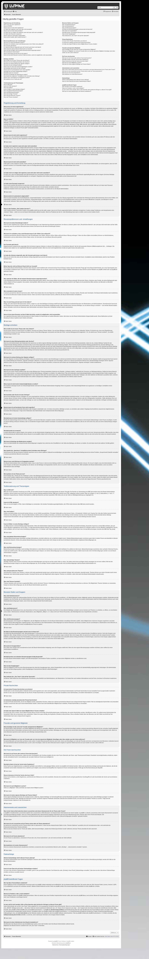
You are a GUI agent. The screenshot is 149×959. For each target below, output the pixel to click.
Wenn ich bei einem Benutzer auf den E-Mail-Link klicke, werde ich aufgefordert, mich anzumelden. (28, 55)
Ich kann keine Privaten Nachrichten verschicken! (74, 40)
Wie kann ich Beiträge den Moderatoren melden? (16, 74)
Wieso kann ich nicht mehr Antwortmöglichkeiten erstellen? (18, 66)
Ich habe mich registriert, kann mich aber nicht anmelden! (18, 29)
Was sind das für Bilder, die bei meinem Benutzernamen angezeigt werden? (22, 50)
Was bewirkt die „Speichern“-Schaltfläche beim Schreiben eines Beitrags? (22, 76)
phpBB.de (114, 269)
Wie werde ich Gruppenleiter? (69, 30)
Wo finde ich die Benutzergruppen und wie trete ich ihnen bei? (77, 29)
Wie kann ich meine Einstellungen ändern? (14, 42)
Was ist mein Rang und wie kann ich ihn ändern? (16, 53)
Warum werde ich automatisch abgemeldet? (14, 35)
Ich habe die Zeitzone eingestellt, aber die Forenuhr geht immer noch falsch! (22, 47)
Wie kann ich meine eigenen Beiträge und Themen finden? (76, 64)
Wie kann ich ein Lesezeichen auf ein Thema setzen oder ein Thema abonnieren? (82, 71)
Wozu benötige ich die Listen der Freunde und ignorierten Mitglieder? (79, 49)
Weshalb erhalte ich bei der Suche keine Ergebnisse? (75, 59)
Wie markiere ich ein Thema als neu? (13, 79)
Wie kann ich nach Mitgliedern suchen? (71, 62)
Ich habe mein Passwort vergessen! (12, 34)
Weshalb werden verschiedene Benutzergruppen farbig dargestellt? (78, 32)
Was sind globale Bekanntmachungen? (13, 90)
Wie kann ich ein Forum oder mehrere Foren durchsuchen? (76, 58)
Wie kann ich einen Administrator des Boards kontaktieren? (76, 91)
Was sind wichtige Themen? (11, 94)
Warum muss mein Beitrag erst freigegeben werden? (17, 77)
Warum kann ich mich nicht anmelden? (13, 30)
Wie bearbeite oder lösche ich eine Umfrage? (15, 68)
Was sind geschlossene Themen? (12, 95)
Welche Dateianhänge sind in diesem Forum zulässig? (75, 79)
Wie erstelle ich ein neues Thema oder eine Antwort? (16, 60)
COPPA (94, 147)
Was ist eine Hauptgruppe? (69, 34)
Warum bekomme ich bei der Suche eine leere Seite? (75, 61)
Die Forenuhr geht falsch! (10, 45)
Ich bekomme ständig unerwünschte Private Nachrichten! (76, 42)
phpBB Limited (103, 269)
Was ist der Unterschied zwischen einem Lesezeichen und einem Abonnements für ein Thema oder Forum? (88, 69)
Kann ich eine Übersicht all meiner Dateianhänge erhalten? (76, 81)
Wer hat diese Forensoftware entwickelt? (72, 86)
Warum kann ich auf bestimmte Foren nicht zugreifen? (17, 69)
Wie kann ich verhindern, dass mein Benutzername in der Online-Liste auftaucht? (23, 44)
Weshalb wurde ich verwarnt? (11, 72)
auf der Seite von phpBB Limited (55, 886)
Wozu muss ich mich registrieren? (12, 24)
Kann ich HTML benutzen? (10, 86)
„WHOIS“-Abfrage (11, 908)
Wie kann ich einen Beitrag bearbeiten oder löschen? (16, 62)
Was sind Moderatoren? (68, 26)
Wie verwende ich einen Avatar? (11, 51)
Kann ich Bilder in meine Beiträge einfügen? (14, 89)
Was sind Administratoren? (68, 24)
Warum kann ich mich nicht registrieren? (14, 27)
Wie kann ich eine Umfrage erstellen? (13, 65)
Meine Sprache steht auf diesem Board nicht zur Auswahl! (18, 48)
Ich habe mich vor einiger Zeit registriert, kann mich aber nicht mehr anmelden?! (23, 32)
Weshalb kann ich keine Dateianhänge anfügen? (15, 71)
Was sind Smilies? (8, 87)
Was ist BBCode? (8, 84)
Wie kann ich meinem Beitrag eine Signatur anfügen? (16, 63)
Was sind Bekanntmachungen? (11, 92)
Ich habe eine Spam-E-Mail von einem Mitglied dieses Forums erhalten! (79, 44)
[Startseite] (14, 6)
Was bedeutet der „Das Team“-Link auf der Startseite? (75, 35)
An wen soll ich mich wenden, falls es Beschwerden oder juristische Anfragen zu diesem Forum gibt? (86, 89)
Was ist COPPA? (8, 26)
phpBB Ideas (82, 895)
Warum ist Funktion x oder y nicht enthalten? (73, 88)
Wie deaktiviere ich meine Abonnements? (72, 74)
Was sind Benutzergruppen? (69, 27)
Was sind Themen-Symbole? (11, 97)
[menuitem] (15, 11)
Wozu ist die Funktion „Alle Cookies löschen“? (15, 37)
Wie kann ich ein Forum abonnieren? (71, 72)
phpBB (55, 941)
